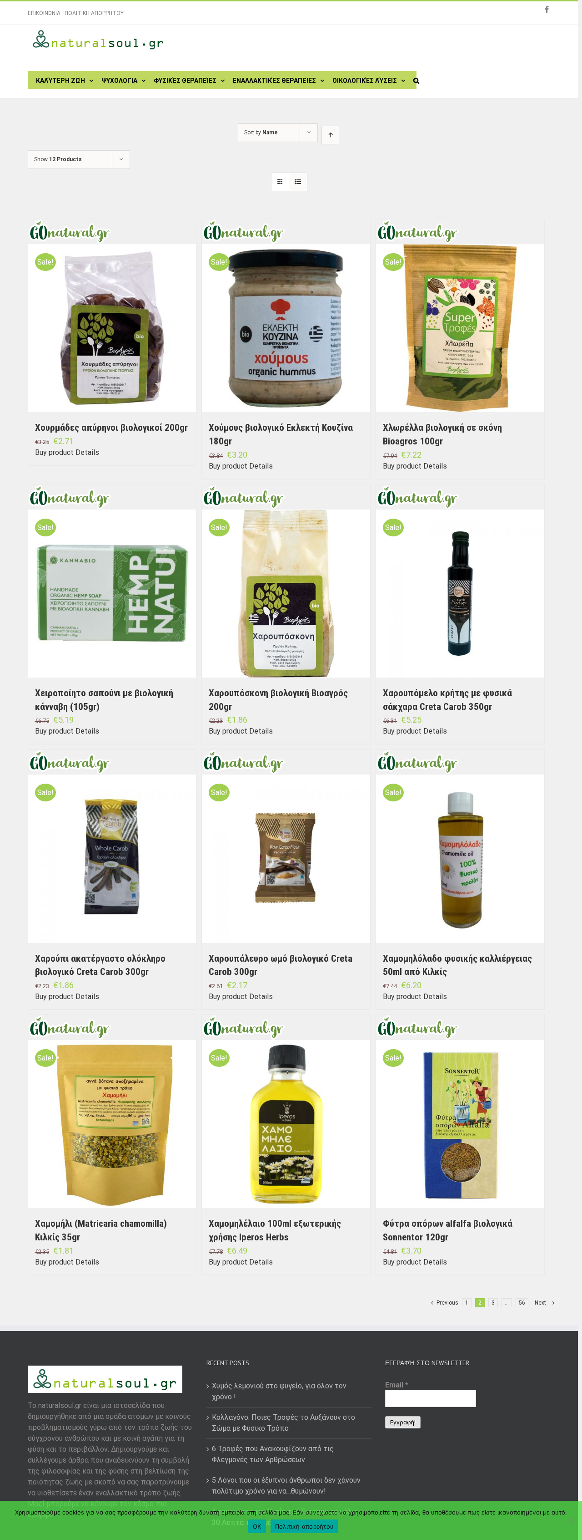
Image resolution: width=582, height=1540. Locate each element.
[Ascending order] (330, 135)
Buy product (54, 452)
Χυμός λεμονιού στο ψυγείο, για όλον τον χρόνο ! (279, 1391)
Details (87, 452)
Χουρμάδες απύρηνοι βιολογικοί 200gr (111, 427)
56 (522, 1303)
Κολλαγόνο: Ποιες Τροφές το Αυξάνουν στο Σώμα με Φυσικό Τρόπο (283, 1423)
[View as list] (298, 182)
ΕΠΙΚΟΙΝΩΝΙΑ (44, 13)
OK (257, 1526)
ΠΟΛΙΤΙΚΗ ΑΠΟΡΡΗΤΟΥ (94, 13)
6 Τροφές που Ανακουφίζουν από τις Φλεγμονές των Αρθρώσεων (273, 1454)
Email (396, 1385)
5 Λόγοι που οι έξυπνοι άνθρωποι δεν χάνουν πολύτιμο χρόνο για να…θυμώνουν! (286, 1485)
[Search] (416, 79)
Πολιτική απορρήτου (304, 1526)
